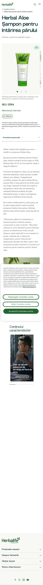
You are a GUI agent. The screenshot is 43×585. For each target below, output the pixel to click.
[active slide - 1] (17, 91)
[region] (21, 292)
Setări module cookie (20, 304)
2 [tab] (18, 384)
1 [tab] (12, 384)
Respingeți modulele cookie (20, 297)
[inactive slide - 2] (21, 91)
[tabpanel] (22, 358)
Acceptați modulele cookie (21, 311)
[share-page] (36, 48)
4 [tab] (31, 384)
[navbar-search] (35, 4)
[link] (40, 4)
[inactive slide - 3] (25, 91)
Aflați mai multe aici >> (29, 287)
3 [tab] (25, 384)
